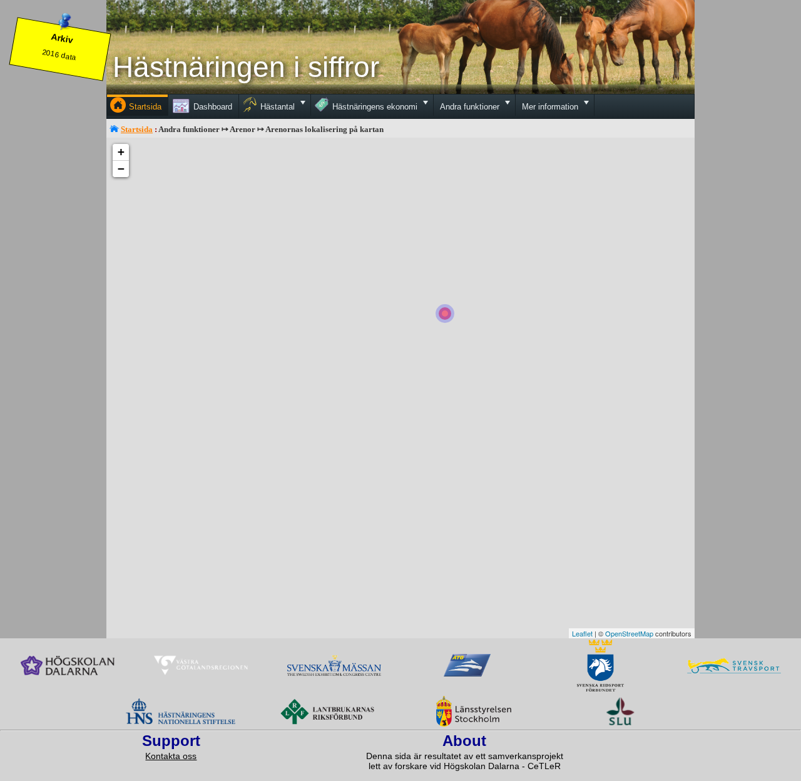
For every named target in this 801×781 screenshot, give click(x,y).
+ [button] (121, 151)
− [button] (121, 168)
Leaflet (582, 633)
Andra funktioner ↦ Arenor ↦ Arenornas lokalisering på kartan (271, 129)
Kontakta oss (170, 756)
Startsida (137, 129)
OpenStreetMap (629, 633)
